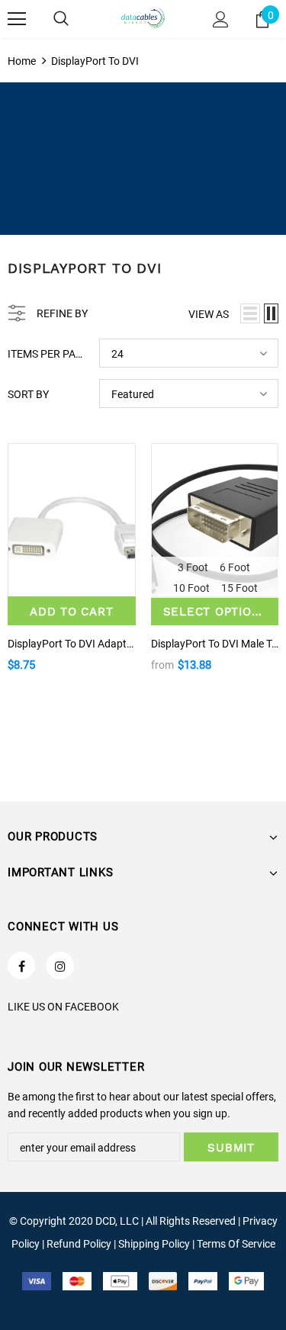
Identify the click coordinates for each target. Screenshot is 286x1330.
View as (208, 314)
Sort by (28, 394)
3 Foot (193, 567)
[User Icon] (221, 19)
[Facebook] (21, 965)
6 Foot (235, 567)
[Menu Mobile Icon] (17, 19)
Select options (216, 611)
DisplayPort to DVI (95, 61)
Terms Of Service (236, 1244)
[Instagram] (60, 965)
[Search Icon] (61, 19)
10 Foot (191, 588)
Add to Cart (71, 611)
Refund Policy (79, 1244)
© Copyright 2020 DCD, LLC (74, 1221)
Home (22, 61)
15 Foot (239, 588)
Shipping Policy (154, 1244)
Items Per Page (48, 354)
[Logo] (143, 18)
